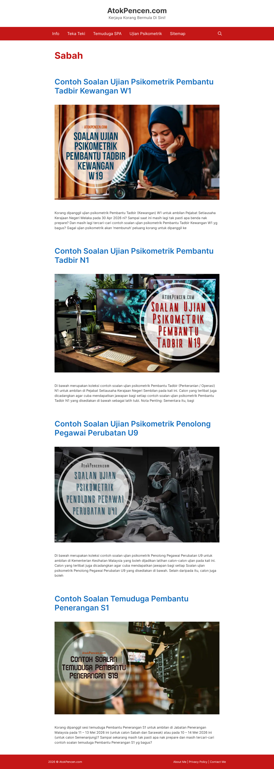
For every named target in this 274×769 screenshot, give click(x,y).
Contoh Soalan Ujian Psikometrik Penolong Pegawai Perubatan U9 (133, 428)
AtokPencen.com (137, 10)
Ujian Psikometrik (146, 33)
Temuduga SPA (107, 33)
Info (55, 33)
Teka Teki (76, 33)
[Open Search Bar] (220, 33)
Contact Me (218, 761)
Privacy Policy (198, 761)
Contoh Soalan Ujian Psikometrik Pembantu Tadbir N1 (134, 255)
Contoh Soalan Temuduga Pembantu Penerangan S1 (122, 603)
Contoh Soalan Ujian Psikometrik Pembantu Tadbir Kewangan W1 (134, 86)
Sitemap (177, 33)
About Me (179, 761)
